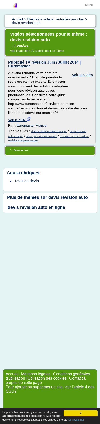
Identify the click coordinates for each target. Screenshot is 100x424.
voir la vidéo (82, 75)
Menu (89, 5)
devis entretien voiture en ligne (49, 131)
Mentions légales (35, 374)
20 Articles (37, 51)
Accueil (12, 374)
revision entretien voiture (74, 136)
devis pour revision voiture (41, 136)
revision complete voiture (23, 140)
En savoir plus (76, 419)
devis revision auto (68, 197)
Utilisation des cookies (47, 378)
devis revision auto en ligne (36, 207)
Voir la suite (17, 120)
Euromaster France (32, 125)
